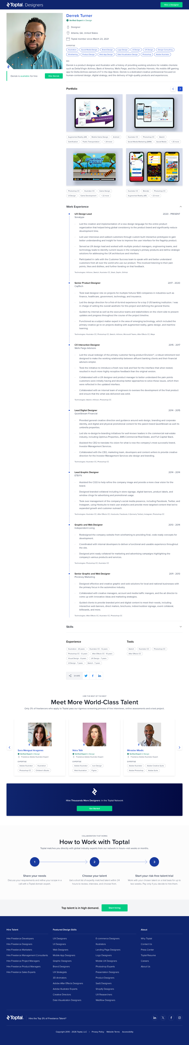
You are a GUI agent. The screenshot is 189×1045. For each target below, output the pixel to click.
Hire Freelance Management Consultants (27, 955)
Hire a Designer (171, 4)
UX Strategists (60, 972)
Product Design (88, 54)
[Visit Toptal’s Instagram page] (180, 1018)
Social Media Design (89, 49)
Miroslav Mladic (135, 750)
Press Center (147, 949)
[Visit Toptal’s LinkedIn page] (155, 1018)
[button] (124, 207)
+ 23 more (155, 195)
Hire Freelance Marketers (19, 949)
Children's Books (42, 770)
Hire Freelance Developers (20, 938)
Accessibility (127, 1031)
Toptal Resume (148, 955)
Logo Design (123, 49)
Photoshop (146, 54)
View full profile (40, 734)
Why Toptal (146, 938)
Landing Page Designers (108, 949)
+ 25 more (175, 141)
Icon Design (97, 765)
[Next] (180, 89)
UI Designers (59, 944)
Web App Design (106, 54)
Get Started (94, 808)
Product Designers (105, 977)
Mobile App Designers (64, 955)
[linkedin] (99, 675)
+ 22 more (105, 195)
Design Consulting (165, 49)
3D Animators (59, 977)
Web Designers (60, 949)
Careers (145, 960)
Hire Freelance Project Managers (23, 960)
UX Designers (60, 938)
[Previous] (173, 89)
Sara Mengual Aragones (30, 750)
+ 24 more (108, 141)
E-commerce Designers (107, 938)
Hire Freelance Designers (19, 944)
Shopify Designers (105, 988)
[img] (79, 20)
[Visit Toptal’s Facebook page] (171, 1018)
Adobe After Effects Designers (68, 983)
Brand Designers (61, 966)
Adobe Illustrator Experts (65, 988)
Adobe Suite (153, 770)
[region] (124, 145)
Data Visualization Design (128, 54)
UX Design (149, 49)
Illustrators (101, 944)
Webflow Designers (105, 1000)
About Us (145, 966)
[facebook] (92, 675)
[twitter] (86, 675)
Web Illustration (80, 770)
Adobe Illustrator (162, 54)
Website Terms (113, 1031)
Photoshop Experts (105, 966)
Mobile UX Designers (106, 960)
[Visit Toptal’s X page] (163, 1018)
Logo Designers (104, 955)
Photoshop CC (25, 770)
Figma (94, 770)
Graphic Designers (62, 960)
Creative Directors (62, 994)
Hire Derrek (53, 75)
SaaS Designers (103, 983)
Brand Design (107, 49)
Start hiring (114, 907)
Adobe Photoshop (136, 770)
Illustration (72, 49)
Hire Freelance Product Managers (23, 966)
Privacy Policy (98, 1031)
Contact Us (146, 944)
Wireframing (73, 54)
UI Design (136, 49)
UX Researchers (104, 994)
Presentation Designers (107, 972)
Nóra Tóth (77, 750)
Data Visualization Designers (67, 1000)
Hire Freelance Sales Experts (20, 972)
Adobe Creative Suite (155, 765)
